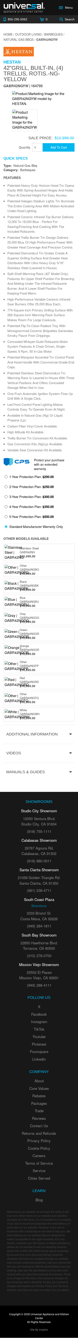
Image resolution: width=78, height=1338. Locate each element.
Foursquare (39, 1051)
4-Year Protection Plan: (31, 506)
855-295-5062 (31, 1251)
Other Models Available (26, 538)
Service (39, 1170)
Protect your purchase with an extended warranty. (49, 464)
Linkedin (39, 1059)
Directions (39, 906)
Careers (39, 1155)
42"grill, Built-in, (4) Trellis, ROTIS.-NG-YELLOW (33, 73)
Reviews (39, 1118)
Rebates (39, 1095)
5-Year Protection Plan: (31, 516)
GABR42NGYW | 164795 (23, 86)
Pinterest (39, 1044)
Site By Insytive (39, 1329)
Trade (39, 1110)
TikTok (39, 1029)
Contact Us (39, 1125)
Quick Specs (15, 158)
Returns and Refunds (39, 1133)
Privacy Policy (39, 1140)
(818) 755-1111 (39, 831)
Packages (39, 1103)
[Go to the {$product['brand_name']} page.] (18, 51)
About (39, 1080)
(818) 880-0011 (39, 860)
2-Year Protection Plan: (31, 486)
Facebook (39, 1014)
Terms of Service (39, 1163)
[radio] (29, 478)
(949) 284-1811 (39, 926)
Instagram (39, 1021)
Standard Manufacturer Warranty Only (36, 526)
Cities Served (39, 1178)
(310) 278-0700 (39, 955)
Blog (39, 1199)
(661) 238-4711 (39, 890)
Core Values (39, 1088)
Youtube (39, 1036)
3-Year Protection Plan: (31, 496)
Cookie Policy (39, 1148)
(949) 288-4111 (39, 985)
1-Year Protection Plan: (31, 476)
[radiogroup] (39, 502)
